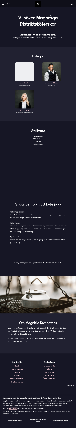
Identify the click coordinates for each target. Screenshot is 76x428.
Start (17, 366)
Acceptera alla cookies (15, 420)
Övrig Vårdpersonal (49, 378)
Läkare (49, 369)
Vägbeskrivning (38, 144)
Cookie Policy (13, 408)
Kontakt (17, 375)
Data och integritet (17, 378)
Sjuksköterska (49, 375)
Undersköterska (49, 366)
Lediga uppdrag (17, 369)
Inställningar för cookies (60, 420)
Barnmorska (49, 372)
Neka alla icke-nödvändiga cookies (38, 420)
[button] (72, 3)
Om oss (17, 372)
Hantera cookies (17, 382)
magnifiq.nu (70, 385)
